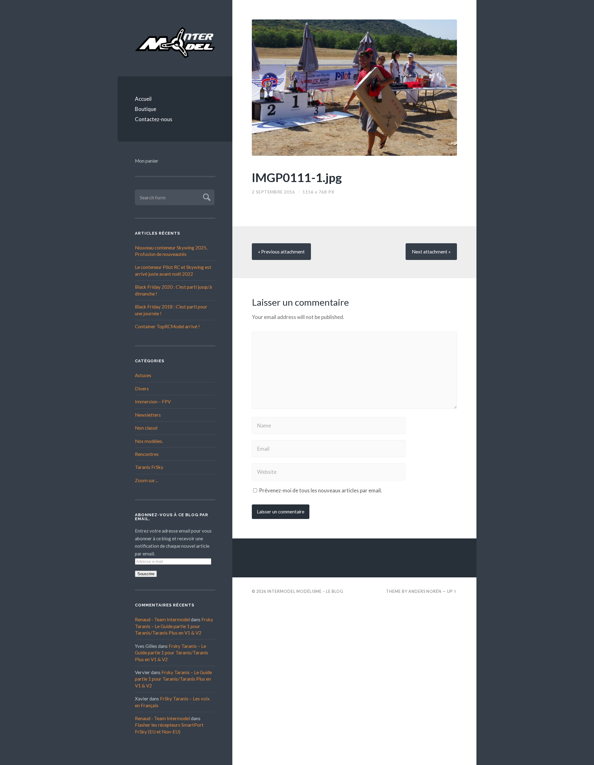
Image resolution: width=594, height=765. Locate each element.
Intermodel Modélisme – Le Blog (305, 591)
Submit (206, 196)
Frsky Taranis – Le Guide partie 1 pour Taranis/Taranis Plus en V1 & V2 (174, 626)
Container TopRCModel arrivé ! (167, 326)
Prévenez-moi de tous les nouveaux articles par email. (320, 490)
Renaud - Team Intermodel (162, 619)
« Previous (281, 251)
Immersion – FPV (153, 401)
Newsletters (148, 415)
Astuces (143, 375)
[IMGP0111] (354, 87)
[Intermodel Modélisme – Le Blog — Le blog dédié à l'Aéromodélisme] (175, 42)
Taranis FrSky (149, 467)
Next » (431, 251)
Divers (142, 388)
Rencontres (147, 454)
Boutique (145, 109)
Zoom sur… (146, 480)
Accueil (143, 99)
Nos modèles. (149, 441)
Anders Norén (424, 591)
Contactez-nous (153, 119)
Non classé (146, 428)
